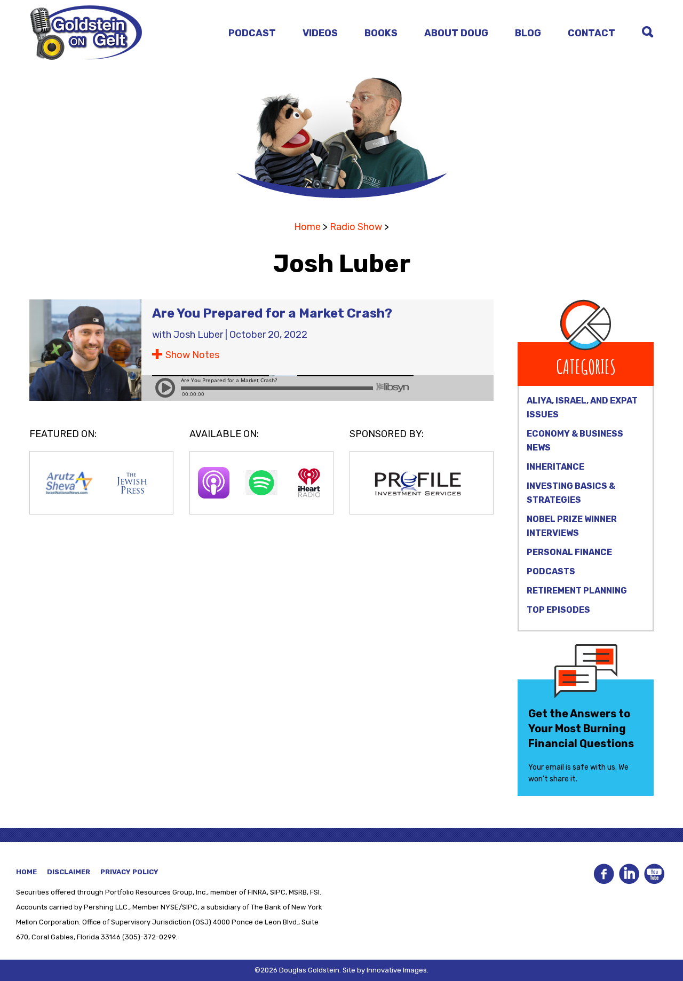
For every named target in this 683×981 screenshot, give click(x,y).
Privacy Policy (129, 872)
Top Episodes (558, 610)
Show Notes (192, 355)
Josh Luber (198, 335)
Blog (528, 33)
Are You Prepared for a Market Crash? (272, 313)
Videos (320, 33)
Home (307, 227)
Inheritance (555, 467)
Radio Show (356, 227)
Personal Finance (569, 552)
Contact (591, 33)
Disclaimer (68, 872)
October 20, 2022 (268, 335)
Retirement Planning (577, 591)
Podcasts (551, 571)
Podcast (252, 33)
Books (381, 33)
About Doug (456, 33)
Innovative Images (397, 970)
